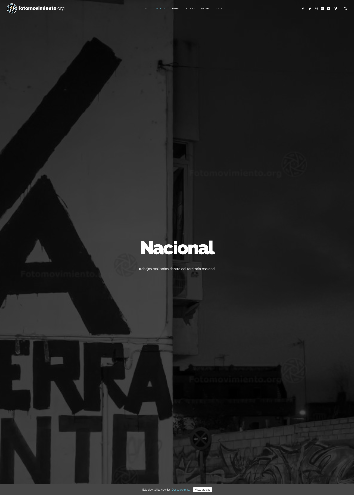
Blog (159, 9)
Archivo (190, 9)
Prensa (175, 9)
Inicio (147, 9)
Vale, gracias (202, 489)
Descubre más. (181, 489)
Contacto (220, 9)
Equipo (205, 9)
